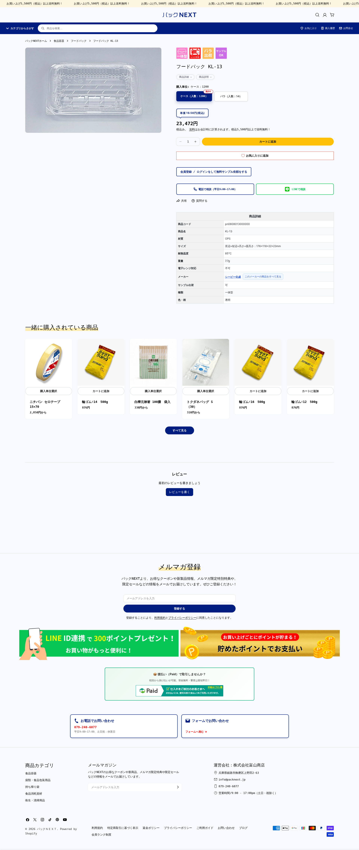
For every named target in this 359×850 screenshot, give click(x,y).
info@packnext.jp (232, 779)
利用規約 (159, 617)
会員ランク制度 (101, 834)
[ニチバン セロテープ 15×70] (48, 362)
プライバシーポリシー (182, 617)
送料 (192, 129)
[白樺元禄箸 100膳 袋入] (153, 362)
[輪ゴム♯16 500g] (258, 362)
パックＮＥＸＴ (47, 829)
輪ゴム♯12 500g (304, 402)
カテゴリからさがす (22, 28)
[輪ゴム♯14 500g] (101, 362)
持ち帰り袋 (32, 786)
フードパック (79, 40)
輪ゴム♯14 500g (95, 402)
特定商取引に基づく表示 (122, 828)
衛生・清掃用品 (35, 800)
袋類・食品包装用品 (37, 780)
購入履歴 (330, 28)
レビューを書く (179, 492)
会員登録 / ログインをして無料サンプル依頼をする (213, 171)
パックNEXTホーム (36, 40)
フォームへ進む (194, 731)
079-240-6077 (85, 727)
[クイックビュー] (67, 346)
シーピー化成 (233, 276)
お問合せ (348, 28)
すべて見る (180, 430)
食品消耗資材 (33, 793)
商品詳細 (184, 76)
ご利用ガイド (205, 828)
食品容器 (59, 40)
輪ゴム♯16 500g (252, 402)
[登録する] (177, 787)
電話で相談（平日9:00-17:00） (217, 189)
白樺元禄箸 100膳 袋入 (152, 402)
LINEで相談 (299, 189)
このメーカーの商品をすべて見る (263, 276)
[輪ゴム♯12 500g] (310, 362)
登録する (179, 608)
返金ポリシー (151, 828)
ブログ (243, 828)
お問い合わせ (226, 828)
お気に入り (311, 28)
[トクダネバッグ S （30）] (205, 362)
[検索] (317, 15)
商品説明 (204, 76)
